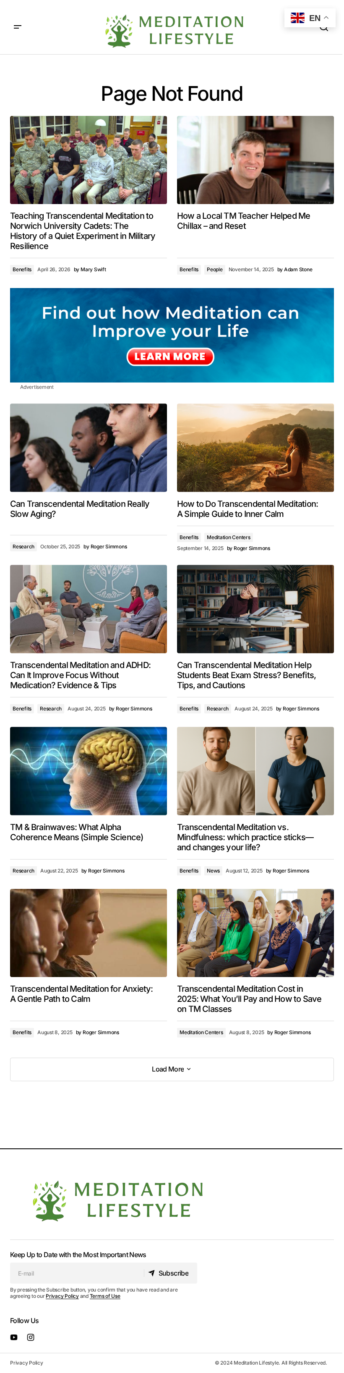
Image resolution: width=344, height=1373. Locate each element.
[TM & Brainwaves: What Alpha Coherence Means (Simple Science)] (88, 771)
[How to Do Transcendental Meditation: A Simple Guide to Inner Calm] (255, 448)
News (213, 870)
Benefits (22, 269)
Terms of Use (105, 1296)
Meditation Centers (228, 537)
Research (23, 546)
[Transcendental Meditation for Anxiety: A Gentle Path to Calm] (88, 933)
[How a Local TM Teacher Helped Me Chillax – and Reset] (255, 160)
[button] (18, 27)
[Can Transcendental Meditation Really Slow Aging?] (88, 448)
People (215, 269)
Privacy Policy (62, 1296)
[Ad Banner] (172, 335)
